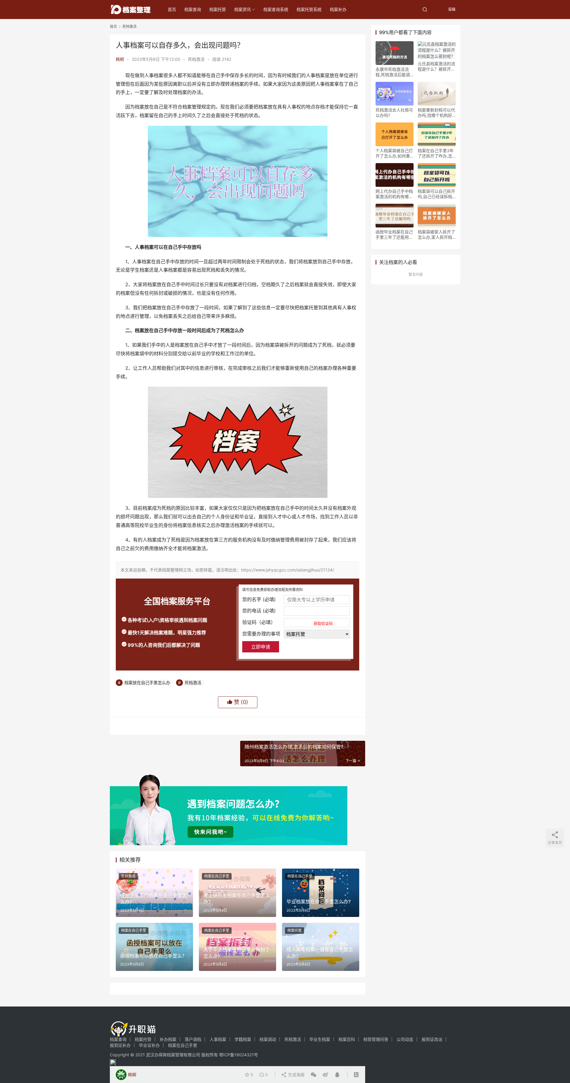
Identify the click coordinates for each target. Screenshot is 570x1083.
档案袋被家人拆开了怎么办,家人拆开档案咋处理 (436, 234)
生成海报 (296, 1074)
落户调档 (193, 1039)
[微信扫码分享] (313, 1074)
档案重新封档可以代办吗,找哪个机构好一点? (436, 112)
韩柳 (120, 59)
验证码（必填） (287, 622)
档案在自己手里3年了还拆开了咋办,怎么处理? (436, 153)
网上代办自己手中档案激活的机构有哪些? (394, 194)
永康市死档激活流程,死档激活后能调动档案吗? (393, 72)
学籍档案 (243, 1039)
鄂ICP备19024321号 (238, 1054)
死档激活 (196, 59)
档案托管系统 (309, 9)
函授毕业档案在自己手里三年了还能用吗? (394, 234)
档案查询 (192, 9)
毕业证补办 (149, 1045)
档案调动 (267, 1039)
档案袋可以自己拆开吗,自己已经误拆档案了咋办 (436, 194)
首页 (172, 9)
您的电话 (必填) (259, 611)
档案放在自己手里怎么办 (147, 682)
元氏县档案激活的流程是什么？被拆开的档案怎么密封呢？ (436, 66)
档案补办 (338, 9)
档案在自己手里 (216, 876)
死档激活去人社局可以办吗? (394, 112)
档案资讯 (242, 9)
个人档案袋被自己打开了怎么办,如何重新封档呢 (394, 153)
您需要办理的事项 (261, 634)
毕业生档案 (319, 1039)
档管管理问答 (375, 1039)
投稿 (451, 9)
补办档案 (168, 1039)
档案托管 (217, 9)
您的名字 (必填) (259, 599)
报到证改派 (432, 1039)
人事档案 (218, 1039)
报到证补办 (120, 1045)
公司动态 (405, 1039)
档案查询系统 (275, 9)
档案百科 (346, 1039)
